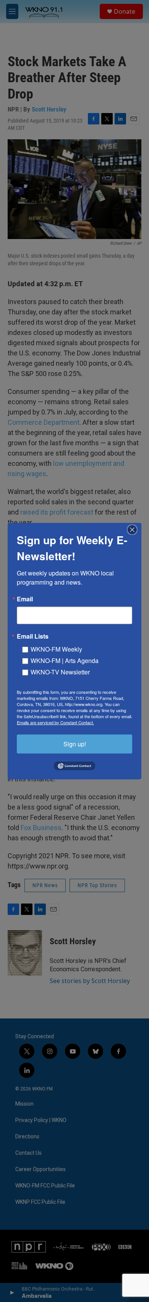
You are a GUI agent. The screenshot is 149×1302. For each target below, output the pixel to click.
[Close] (134, 529)
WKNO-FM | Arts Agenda (65, 660)
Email (25, 599)
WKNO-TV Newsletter (60, 671)
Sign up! (74, 743)
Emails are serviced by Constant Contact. (55, 722)
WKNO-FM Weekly (56, 648)
